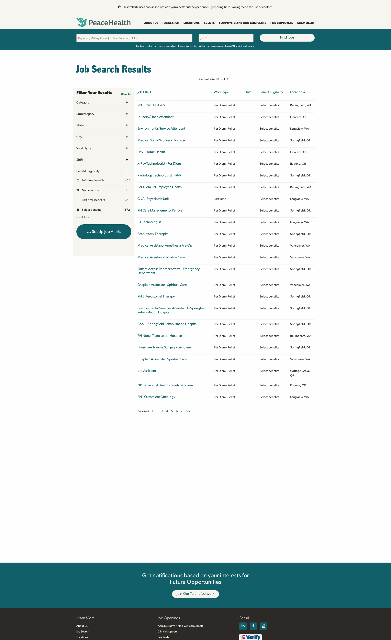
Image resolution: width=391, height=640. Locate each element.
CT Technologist (149, 222)
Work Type (83, 148)
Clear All (126, 94)
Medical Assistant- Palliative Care (161, 257)
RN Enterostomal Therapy (156, 296)
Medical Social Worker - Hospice (161, 140)
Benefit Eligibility (88, 171)
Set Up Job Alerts (106, 232)
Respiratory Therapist (152, 234)
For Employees (281, 23)
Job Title (143, 92)
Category (82, 102)
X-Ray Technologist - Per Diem (159, 163)
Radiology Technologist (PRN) (159, 175)
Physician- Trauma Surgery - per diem (164, 347)
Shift (79, 159)
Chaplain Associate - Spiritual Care (162, 284)
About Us (151, 23)
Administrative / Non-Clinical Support (180, 626)
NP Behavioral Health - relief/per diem (165, 385)
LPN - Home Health (151, 152)
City (79, 137)
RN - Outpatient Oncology (156, 397)
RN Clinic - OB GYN (151, 105)
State (79, 125)
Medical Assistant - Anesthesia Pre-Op (164, 245)
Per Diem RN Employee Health (159, 187)
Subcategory (85, 114)
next (188, 411)
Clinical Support (167, 631)
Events (209, 23)
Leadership (164, 637)
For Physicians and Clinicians (242, 23)
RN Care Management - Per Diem (161, 210)
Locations (191, 23)
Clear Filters (82, 217)
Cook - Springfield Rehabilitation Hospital (167, 324)
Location (296, 92)
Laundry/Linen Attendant (155, 117)
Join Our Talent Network (195, 594)
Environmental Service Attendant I (162, 128)
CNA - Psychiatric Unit (153, 198)
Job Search (171, 23)
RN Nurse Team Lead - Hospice (159, 335)
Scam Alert (306, 23)
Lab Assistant (146, 370)
